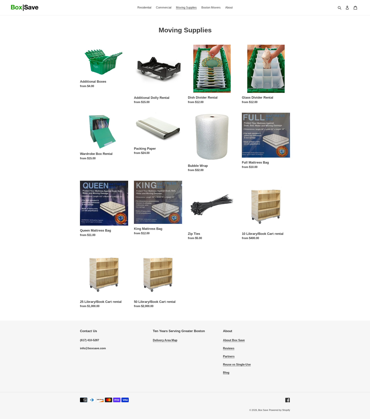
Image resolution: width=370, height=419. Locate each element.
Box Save (263, 410)
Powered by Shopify (279, 410)
